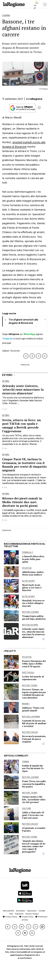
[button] (7, 926)
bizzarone (15, 350)
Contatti (42, 911)
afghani (5, 350)
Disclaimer (20, 911)
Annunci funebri (32, 914)
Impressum (32, 911)
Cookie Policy (27, 917)
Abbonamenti (8, 911)
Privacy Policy (11, 917)
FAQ (11, 914)
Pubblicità (19, 914)
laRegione (36, 98)
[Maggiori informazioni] (39, 108)
